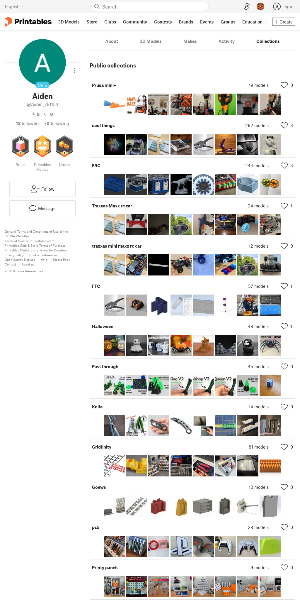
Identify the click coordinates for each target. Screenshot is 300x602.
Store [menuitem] (91, 21)
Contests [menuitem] (163, 21)
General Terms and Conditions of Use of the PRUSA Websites (36, 233)
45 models (258, 366)
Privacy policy (14, 255)
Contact (10, 264)
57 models (258, 286)
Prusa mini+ (104, 85)
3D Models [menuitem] (68, 21)
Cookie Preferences (43, 255)
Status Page (61, 259)
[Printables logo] (28, 22)
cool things (103, 125)
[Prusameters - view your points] (260, 6)
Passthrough (105, 366)
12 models (259, 245)
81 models (259, 446)
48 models (258, 326)
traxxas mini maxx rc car (117, 245)
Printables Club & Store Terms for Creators (36, 250)
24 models (258, 205)
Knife (97, 406)
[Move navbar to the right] (266, 22)
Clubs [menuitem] (110, 21)
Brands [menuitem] (186, 21)
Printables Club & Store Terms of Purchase (35, 245)
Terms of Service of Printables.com (29, 241)
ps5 (96, 527)
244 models (257, 165)
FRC (96, 165)
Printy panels (105, 567)
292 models (257, 125)
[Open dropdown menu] (74, 68)
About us (28, 264)
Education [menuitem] (252, 21)
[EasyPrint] (246, 6)
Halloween (102, 326)
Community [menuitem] (135, 21)
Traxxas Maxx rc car (112, 205)
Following (56, 123)
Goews (99, 487)
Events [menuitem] (207, 21)
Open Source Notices (20, 259)
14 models (259, 406)
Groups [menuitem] (228, 21)
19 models (259, 85)
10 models (259, 487)
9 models (259, 567)
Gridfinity (101, 446)
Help (43, 259)
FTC (96, 286)
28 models (258, 527)
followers (28, 123)
